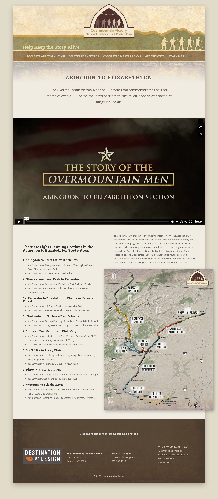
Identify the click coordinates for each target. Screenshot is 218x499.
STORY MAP (176, 56)
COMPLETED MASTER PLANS (122, 56)
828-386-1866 (119, 461)
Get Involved (155, 56)
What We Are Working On (46, 56)
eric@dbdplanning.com (123, 457)
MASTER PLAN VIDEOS (84, 56)
